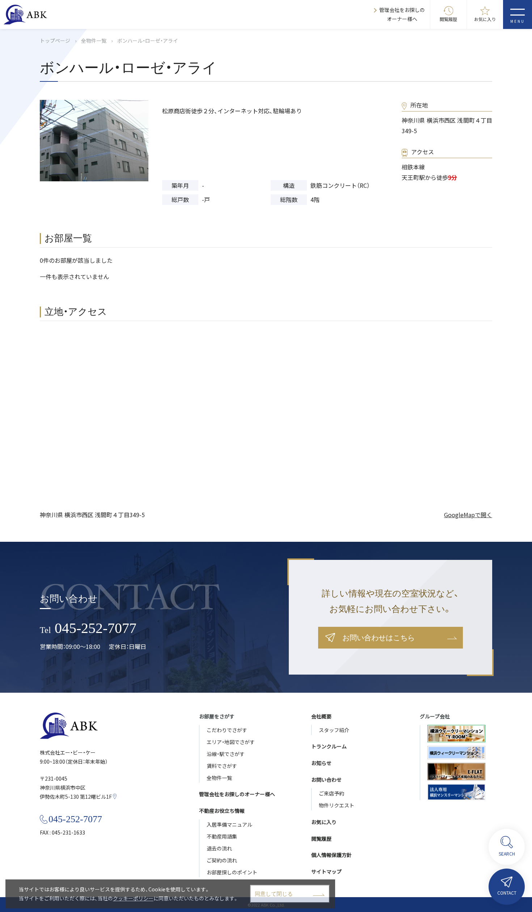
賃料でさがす (222, 765)
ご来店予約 (331, 793)
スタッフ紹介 (334, 730)
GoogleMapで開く (468, 514)
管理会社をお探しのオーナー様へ (402, 14)
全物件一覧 (93, 40)
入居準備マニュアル (229, 824)
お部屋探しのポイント (232, 872)
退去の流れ (219, 848)
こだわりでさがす (227, 730)
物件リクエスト (336, 805)
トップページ (55, 40)
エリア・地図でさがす (231, 742)
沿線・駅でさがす (226, 753)
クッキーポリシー (133, 898)
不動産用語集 (222, 836)
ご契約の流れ (222, 860)
